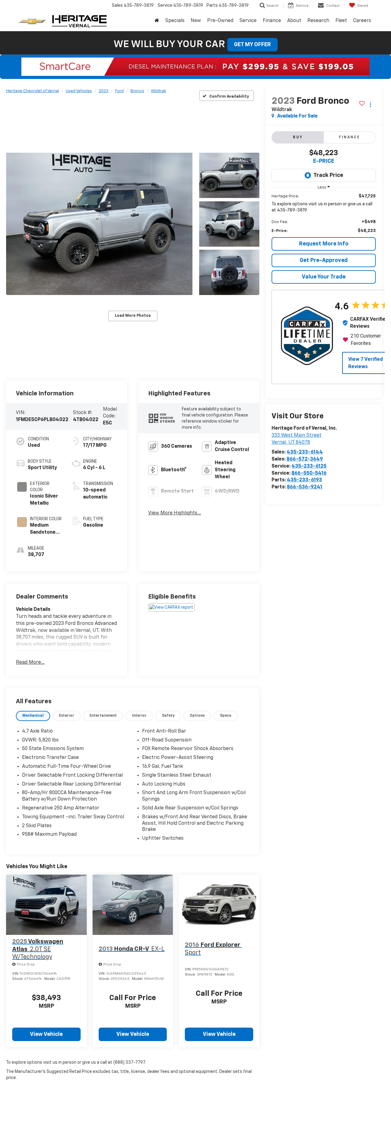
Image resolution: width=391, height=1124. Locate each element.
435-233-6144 (305, 452)
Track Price (328, 175)
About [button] (294, 20)
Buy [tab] (298, 137)
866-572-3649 (305, 459)
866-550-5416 (309, 473)
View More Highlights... (174, 513)
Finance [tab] (349, 137)
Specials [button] (175, 20)
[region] (324, 213)
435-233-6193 (304, 480)
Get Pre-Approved (324, 260)
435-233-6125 (309, 466)
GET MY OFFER (252, 44)
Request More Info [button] (324, 243)
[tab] (33, 716)
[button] (99, 224)
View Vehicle (46, 1034)
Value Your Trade (323, 276)
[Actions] (370, 104)
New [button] (196, 20)
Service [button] (248, 20)
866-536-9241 (304, 487)
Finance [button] (272, 20)
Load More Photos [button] (133, 316)
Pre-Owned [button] (220, 20)
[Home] (157, 21)
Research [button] (318, 20)
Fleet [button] (341, 20)
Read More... (30, 662)
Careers (362, 20)
